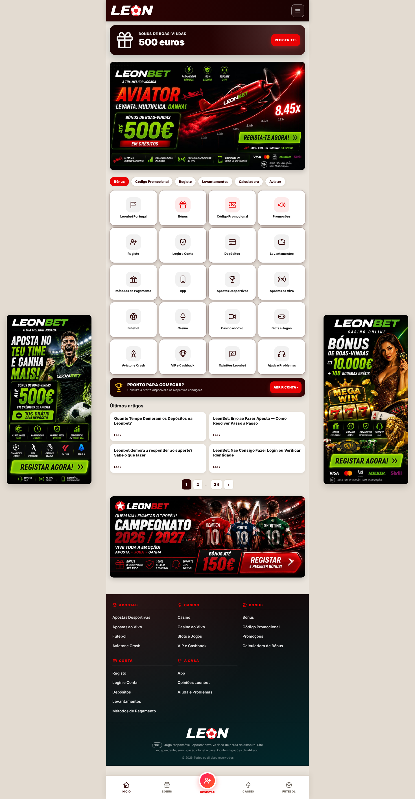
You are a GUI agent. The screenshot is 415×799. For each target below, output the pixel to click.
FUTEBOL (289, 791)
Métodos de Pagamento (134, 711)
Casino (184, 617)
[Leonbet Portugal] (132, 10)
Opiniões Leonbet (194, 682)
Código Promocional (152, 181)
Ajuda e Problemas (195, 692)
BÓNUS (167, 791)
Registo (185, 181)
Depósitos (121, 692)
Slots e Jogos (190, 636)
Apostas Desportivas (131, 617)
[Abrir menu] (297, 10)
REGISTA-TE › (286, 40)
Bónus (119, 181)
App (181, 673)
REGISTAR (207, 792)
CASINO (248, 791)
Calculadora (249, 181)
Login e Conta (124, 682)
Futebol (119, 636)
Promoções (253, 636)
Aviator (275, 181)
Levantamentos (215, 181)
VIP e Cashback (192, 646)
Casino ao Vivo (191, 627)
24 (216, 484)
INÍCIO (126, 791)
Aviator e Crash (126, 646)
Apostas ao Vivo (127, 627)
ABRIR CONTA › (286, 387)
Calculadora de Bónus (263, 646)
